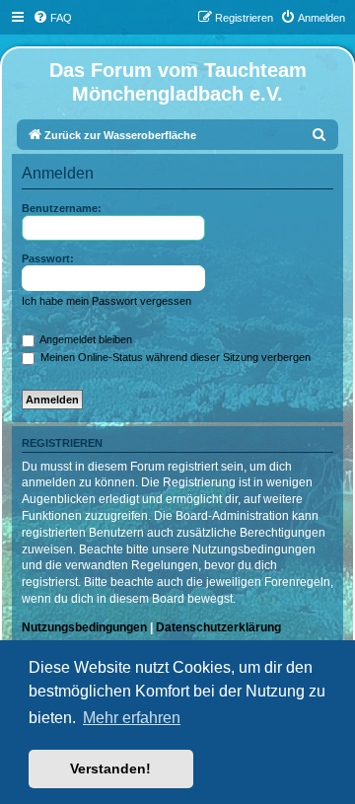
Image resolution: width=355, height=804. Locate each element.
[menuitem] (52, 18)
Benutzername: (62, 208)
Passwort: (48, 258)
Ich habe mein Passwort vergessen (106, 301)
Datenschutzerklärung (218, 627)
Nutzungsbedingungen (84, 627)
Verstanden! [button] (110, 768)
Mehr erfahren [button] (131, 717)
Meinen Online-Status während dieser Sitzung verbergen (174, 357)
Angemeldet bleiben (84, 339)
